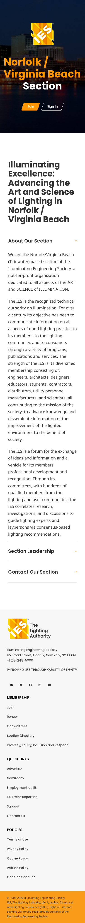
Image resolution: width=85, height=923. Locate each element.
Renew (12, 716)
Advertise (14, 768)
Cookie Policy (17, 858)
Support (13, 806)
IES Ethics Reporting (22, 797)
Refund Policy (17, 868)
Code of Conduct (21, 877)
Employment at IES (22, 787)
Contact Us (16, 816)
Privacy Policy (17, 849)
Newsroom (15, 778)
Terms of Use (17, 839)
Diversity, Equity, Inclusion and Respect (37, 745)
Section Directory (20, 735)
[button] (42, 241)
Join (10, 707)
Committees (17, 726)
